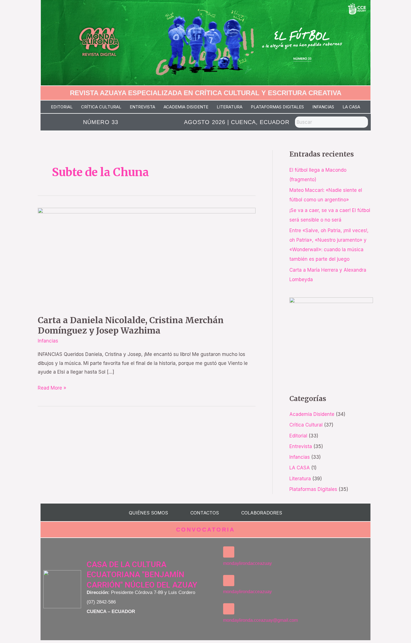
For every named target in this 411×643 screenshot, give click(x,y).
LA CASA (351, 107)
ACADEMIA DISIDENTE (186, 107)
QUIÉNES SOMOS (148, 513)
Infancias (48, 341)
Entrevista (300, 446)
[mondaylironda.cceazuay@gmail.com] (228, 608)
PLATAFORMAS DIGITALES (277, 107)
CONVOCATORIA (205, 529)
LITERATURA (229, 107)
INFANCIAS (323, 107)
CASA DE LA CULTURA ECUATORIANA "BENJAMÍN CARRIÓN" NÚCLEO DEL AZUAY (142, 575)
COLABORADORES (261, 513)
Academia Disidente (311, 414)
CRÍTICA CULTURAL (101, 107)
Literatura (300, 478)
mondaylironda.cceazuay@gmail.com (260, 620)
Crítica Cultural (306, 425)
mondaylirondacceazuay (247, 563)
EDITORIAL (62, 107)
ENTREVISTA (142, 107)
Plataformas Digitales (313, 489)
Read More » (52, 387)
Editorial (298, 436)
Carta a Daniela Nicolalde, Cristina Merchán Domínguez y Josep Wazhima (131, 325)
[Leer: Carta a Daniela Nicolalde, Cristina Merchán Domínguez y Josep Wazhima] (147, 257)
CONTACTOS (204, 513)
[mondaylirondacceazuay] (228, 552)
